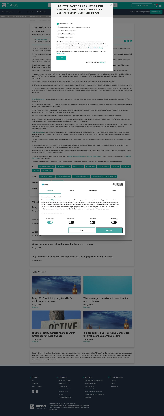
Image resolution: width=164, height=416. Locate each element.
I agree (61, 58)
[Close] (110, 5)
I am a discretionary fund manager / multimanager (75, 27)
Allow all (109, 230)
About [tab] (114, 190)
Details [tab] (71, 190)
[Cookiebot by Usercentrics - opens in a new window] (114, 184)
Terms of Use (60, 53)
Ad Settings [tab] (93, 190)
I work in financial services (67, 34)
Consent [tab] (50, 190)
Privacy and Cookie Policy (95, 48)
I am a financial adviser (66, 23)
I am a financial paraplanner (68, 30)
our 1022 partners (53, 200)
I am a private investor (66, 37)
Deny (81, 230)
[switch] (71, 222)
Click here (102, 62)
